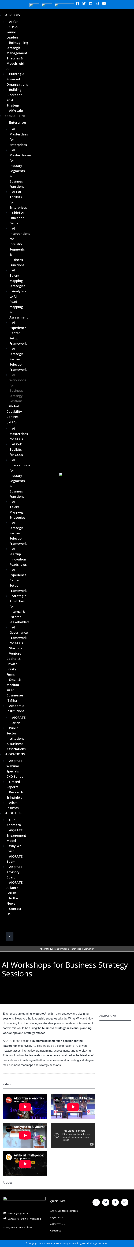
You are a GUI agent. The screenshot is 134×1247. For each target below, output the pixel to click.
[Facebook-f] (96, 1202)
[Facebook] (77, 3)
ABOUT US (13, 813)
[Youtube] (104, 3)
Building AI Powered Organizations (17, 79)
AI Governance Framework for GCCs (18, 635)
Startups (15, 648)
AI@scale (16, 110)
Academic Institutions (15, 708)
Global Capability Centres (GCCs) (14, 414)
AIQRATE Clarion (17, 720)
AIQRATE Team (14, 859)
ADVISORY (12, 15)
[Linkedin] (90, 3)
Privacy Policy (10, 1227)
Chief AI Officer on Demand (16, 218)
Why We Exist (13, 848)
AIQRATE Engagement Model (16, 835)
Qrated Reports (13, 784)
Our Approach (13, 822)
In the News (12, 900)
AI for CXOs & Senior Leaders (12, 29)
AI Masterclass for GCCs (18, 433)
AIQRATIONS (15, 754)
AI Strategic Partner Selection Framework (18, 359)
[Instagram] (97, 3)
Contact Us (13, 911)
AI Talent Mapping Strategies (17, 278)
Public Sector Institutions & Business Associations (16, 738)
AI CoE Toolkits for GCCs (16, 449)
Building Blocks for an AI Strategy (14, 97)
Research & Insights (14, 794)
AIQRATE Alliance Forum (14, 887)
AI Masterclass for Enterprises (18, 137)
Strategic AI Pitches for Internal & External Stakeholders (19, 609)
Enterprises (18, 122)
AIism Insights (12, 805)
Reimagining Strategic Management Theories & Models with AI (17, 55)
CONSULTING (15, 116)
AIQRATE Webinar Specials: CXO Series (14, 769)
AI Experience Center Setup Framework (18, 333)
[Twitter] (84, 3)
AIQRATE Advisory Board (14, 872)
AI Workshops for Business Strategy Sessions (17, 388)
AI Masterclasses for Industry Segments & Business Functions (20, 168)
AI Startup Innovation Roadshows (18, 557)
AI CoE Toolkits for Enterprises (18, 200)
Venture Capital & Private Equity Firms (13, 663)
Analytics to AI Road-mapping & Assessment (18, 304)
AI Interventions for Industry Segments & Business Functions (19, 246)
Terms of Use (25, 1227)
